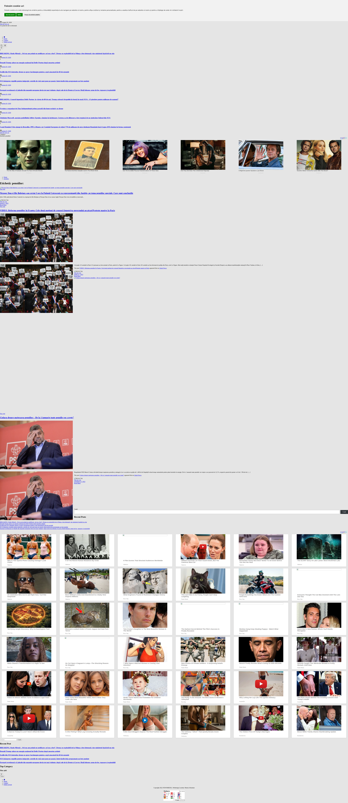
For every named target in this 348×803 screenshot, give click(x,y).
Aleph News (163, 268)
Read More (3, 205)
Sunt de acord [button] (10, 14)
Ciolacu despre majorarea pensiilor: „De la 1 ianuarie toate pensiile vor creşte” (37, 417)
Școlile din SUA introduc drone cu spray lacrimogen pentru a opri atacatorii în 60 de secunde (34, 72)
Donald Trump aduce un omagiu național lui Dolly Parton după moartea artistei (30, 63)
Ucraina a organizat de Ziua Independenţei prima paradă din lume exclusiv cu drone (31, 109)
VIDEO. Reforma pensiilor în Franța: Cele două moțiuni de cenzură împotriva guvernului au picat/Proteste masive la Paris (57, 210)
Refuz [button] (19, 14)
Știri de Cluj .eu (4, 24)
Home (5, 38)
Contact (6, 40)
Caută (75, 509)
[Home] (4, 37)
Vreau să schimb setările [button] (32, 14)
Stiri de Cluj (3, 201)
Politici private (8, 42)
